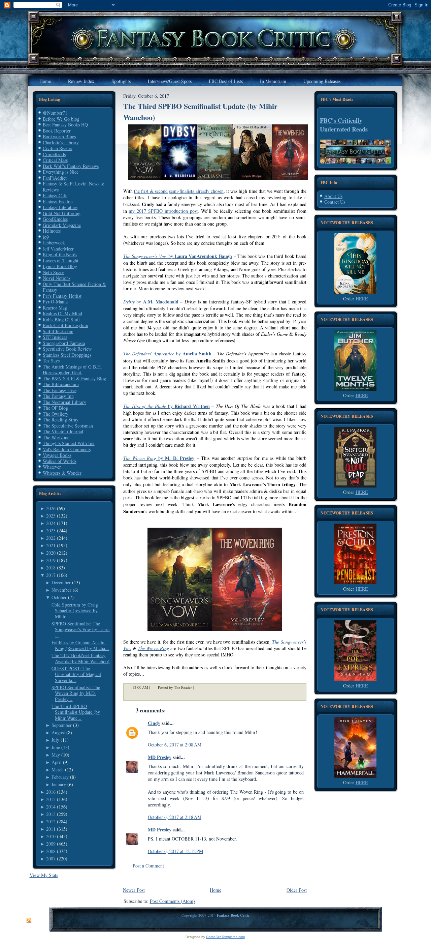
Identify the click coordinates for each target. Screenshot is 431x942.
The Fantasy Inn (58, 396)
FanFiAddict (55, 178)
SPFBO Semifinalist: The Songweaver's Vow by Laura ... (80, 629)
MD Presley (159, 757)
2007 (51, 858)
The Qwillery (55, 414)
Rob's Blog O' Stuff (61, 319)
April (57, 762)
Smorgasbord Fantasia (64, 343)
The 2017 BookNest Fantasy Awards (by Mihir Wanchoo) (80, 658)
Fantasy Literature (60, 207)
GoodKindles (55, 219)
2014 (51, 806)
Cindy (154, 723)
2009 (51, 844)
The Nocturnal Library (64, 402)
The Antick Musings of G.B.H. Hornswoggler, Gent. (72, 369)
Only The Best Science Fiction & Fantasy (74, 287)
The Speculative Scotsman (68, 425)
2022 (51, 538)
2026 (51, 508)
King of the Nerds (60, 254)
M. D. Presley (179, 458)
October (59, 597)
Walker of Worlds (59, 461)
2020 (51, 553)
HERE (362, 298)
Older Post (297, 890)
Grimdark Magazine (62, 225)
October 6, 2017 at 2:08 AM (174, 744)
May (56, 755)
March (58, 769)
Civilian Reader (57, 148)
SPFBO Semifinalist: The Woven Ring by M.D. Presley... (76, 693)
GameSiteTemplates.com (225, 937)
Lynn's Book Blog (60, 266)
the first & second (151, 191)
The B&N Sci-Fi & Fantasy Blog (74, 378)
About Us (333, 196)
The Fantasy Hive (59, 390)
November (61, 590)
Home (215, 890)
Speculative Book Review (67, 349)
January (59, 784)
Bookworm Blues (59, 136)
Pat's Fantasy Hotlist (62, 296)
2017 (51, 575)
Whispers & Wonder (62, 473)
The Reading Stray (60, 419)
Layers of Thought (60, 260)
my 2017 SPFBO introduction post (163, 211)
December (61, 582)
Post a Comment (148, 865)
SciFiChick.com (58, 331)
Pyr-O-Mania (55, 301)
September (62, 725)
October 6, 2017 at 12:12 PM (175, 851)
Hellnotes (52, 231)
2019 (51, 560)
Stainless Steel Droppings (67, 355)
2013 (51, 814)
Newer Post (134, 890)
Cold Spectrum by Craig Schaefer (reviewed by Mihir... (75, 610)
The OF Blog (55, 408)
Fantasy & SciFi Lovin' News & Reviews (73, 186)
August (58, 732)
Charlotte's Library (61, 142)
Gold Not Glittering (61, 213)
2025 (51, 515)
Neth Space (53, 272)
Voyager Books (57, 455)
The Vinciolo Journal (63, 431)
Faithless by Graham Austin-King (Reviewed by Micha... (80, 645)
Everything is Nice (60, 172)
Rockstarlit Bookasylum (65, 325)
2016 (51, 792)
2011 (51, 829)
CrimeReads (54, 154)
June (56, 747)
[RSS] (29, 920)
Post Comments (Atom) (172, 901)
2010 (51, 836)
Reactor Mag (55, 307)
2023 (51, 530)
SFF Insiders (55, 337)
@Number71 (55, 113)
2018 (51, 567)
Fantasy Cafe (55, 195)
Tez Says (51, 360)
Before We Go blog (61, 119)
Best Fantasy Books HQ (65, 124)
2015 (51, 799)
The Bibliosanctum (61, 384)
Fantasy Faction (58, 201)
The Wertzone (56, 437)
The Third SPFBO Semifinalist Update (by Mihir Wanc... (76, 712)
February (60, 777)
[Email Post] (198, 687)
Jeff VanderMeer (58, 248)
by (177, 256)
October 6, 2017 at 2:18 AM (174, 817)
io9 (46, 237)
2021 (51, 545)
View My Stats (44, 875)
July (55, 740)
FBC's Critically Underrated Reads (344, 125)
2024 (51, 523)
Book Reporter (57, 130)
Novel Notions (56, 278)
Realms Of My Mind (62, 313)
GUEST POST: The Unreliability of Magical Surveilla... (76, 674)
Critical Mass (55, 160)
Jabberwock (54, 242)
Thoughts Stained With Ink (69, 443)
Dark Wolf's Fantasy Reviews (71, 166)
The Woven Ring (153, 648)
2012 (51, 821)
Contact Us (334, 202)
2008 (51, 851)
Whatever (52, 467)
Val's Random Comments (67, 449)
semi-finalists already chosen (196, 191)
